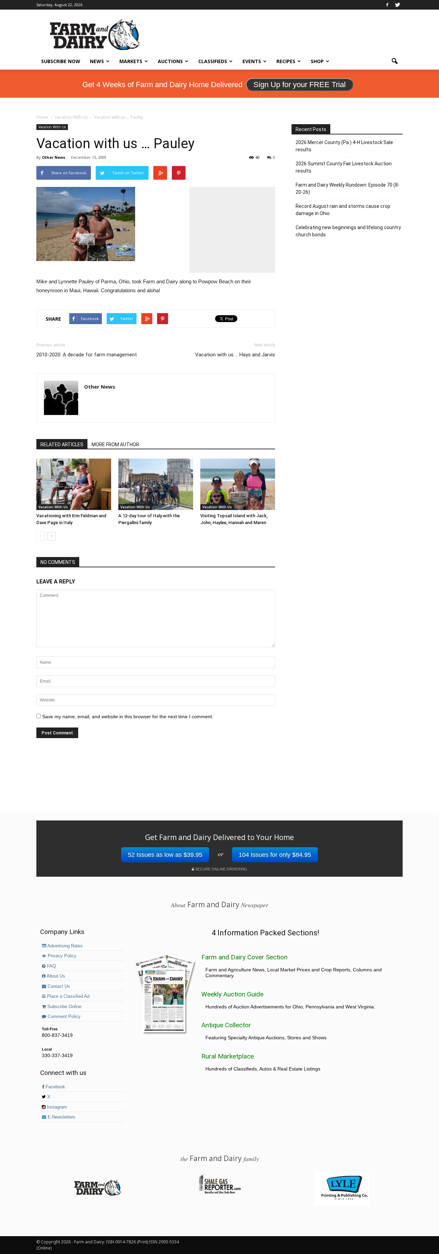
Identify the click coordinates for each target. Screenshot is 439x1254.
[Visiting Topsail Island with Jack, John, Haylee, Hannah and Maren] (237, 484)
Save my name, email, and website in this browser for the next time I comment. (127, 716)
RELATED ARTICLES (61, 444)
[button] (394, 61)
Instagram (56, 1107)
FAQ (51, 966)
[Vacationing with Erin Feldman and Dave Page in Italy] (73, 484)
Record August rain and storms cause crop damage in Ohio (343, 209)
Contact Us (58, 986)
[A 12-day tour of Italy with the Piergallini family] (155, 484)
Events (251, 61)
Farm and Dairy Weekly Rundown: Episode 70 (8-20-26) (348, 188)
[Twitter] (397, 5)
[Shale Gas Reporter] (219, 1192)
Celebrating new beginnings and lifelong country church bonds (348, 231)
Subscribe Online (63, 1006)
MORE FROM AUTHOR (115, 444)
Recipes (285, 61)
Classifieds (212, 61)
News (97, 61)
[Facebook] (387, 5)
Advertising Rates (64, 946)
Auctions (170, 61)
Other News (53, 157)
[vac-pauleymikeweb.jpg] (155, 224)
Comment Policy (63, 1016)
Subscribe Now (60, 61)
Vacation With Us (52, 127)
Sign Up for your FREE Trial (299, 84)
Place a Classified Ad (68, 996)
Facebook (54, 1087)
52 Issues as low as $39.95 (165, 854)
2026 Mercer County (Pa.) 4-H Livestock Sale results (344, 146)
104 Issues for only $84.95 (275, 854)
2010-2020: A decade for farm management (86, 355)
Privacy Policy (61, 956)
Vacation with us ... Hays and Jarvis (235, 355)
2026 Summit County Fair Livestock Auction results (344, 167)
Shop (317, 61)
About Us (55, 976)
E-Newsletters (60, 1117)
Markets (130, 61)
